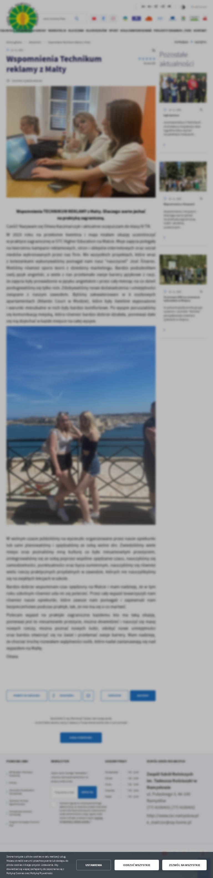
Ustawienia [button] (93, 865)
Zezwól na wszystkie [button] (184, 865)
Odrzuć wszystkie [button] (136, 865)
